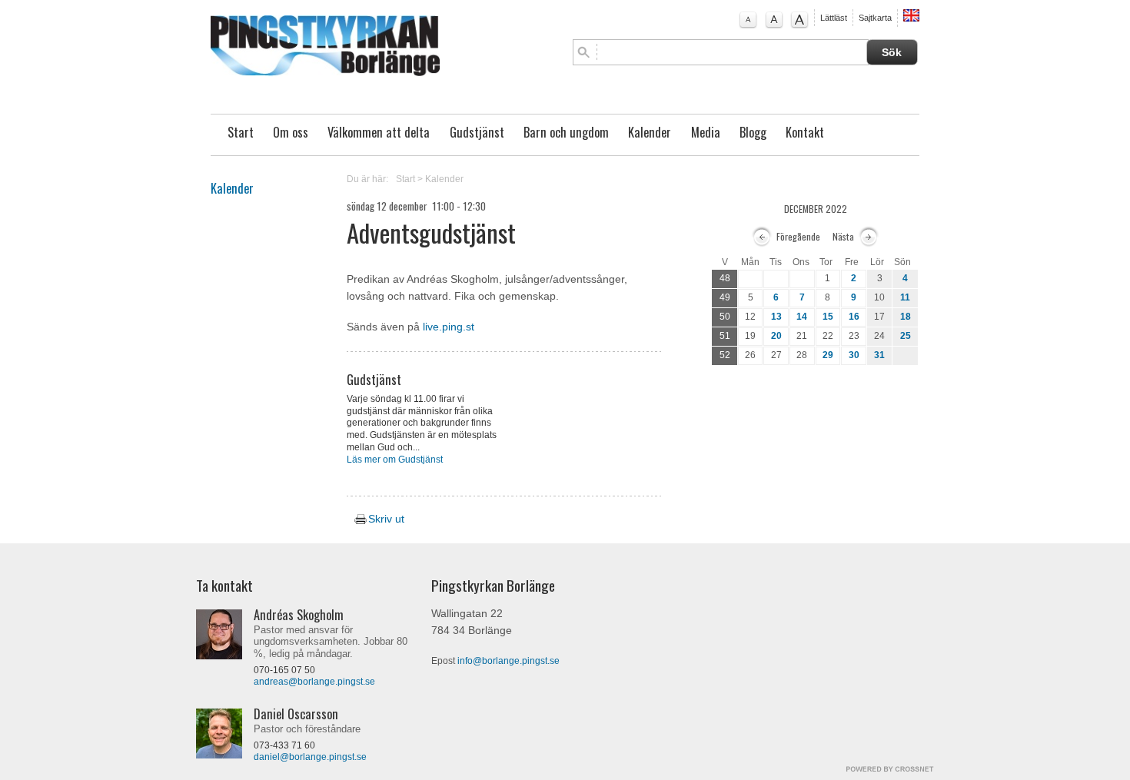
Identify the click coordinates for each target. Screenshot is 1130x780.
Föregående (798, 236)
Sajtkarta (875, 17)
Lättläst (833, 17)
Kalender (649, 132)
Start (241, 132)
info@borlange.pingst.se (508, 661)
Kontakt (805, 132)
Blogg (752, 132)
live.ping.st (448, 327)
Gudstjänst (477, 132)
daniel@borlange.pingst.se (310, 757)
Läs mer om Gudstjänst (395, 459)
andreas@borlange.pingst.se (314, 681)
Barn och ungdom (566, 132)
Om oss (290, 132)
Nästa (843, 236)
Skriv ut (384, 519)
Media (705, 132)
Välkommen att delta (378, 132)
